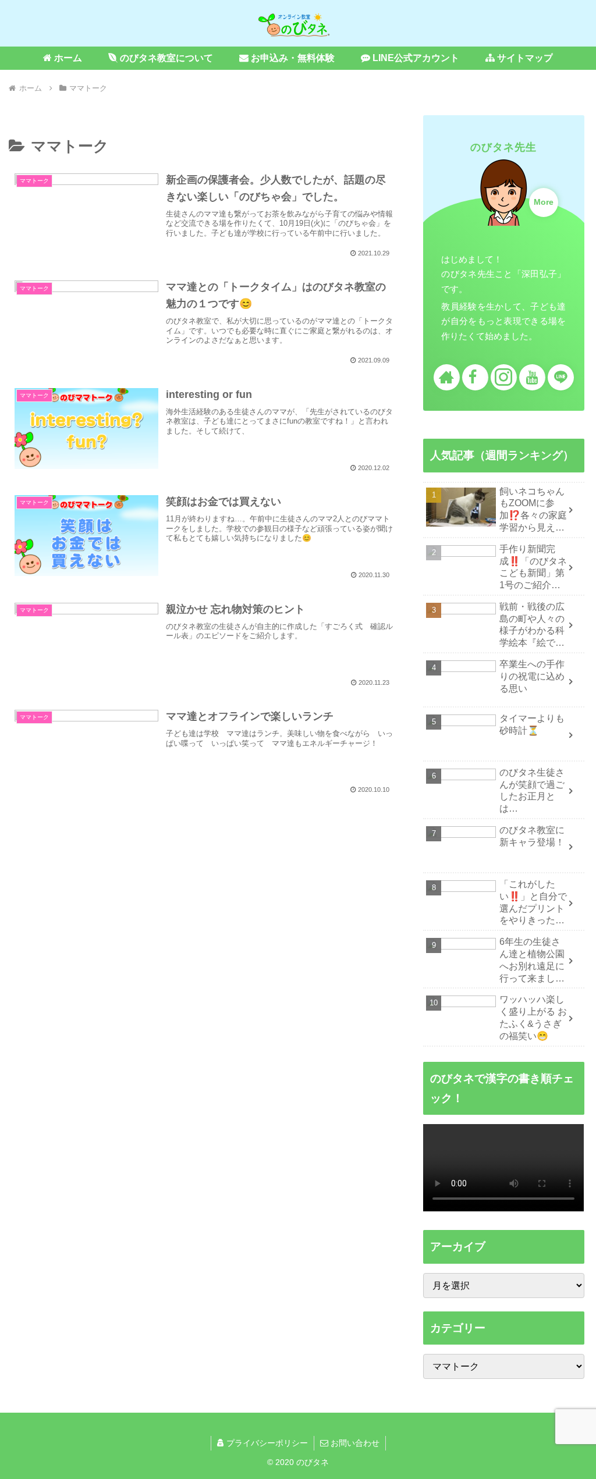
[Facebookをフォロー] (475, 377)
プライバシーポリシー (266, 1443)
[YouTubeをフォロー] (532, 377)
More (544, 202)
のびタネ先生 (503, 147)
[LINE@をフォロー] (561, 377)
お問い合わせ (353, 1443)
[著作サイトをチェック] (447, 377)
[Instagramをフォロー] (504, 377)
